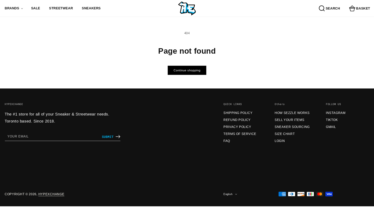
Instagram (335, 113)
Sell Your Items (289, 120)
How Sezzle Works (292, 113)
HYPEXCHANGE (51, 194)
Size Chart (285, 134)
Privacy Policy (237, 127)
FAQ (226, 141)
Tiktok (332, 120)
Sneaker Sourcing (292, 127)
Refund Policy (237, 120)
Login (280, 141)
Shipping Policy (237, 113)
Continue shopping (187, 70)
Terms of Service (239, 134)
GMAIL (331, 127)
